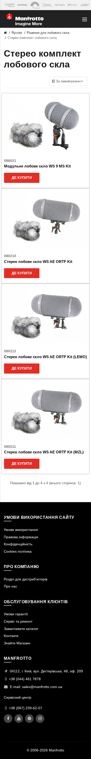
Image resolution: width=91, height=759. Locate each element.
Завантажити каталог (21, 629)
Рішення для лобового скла (48, 33)
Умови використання (21, 530)
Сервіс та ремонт (18, 621)
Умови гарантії (16, 614)
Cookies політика (18, 551)
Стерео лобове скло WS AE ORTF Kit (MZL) (44, 452)
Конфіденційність (18, 544)
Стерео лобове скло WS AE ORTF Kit (38, 261)
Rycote (17, 33)
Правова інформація (21, 537)
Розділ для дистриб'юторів (25, 579)
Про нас (10, 586)
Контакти (11, 636)
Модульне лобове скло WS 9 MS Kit (37, 166)
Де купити (22, 178)
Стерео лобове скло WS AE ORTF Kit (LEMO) (45, 357)
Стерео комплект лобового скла (32, 38)
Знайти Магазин (17, 643)
